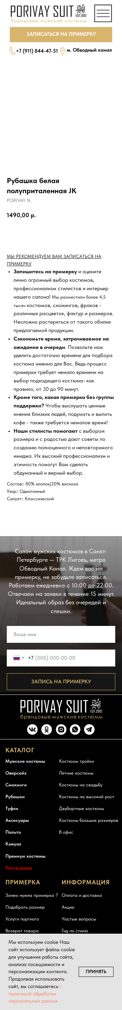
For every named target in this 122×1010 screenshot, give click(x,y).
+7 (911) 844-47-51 (37, 51)
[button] (61, 34)
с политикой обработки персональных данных (35, 993)
